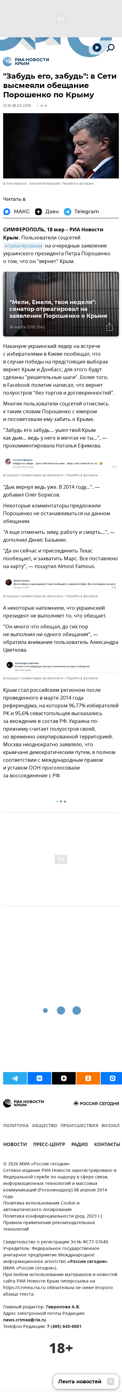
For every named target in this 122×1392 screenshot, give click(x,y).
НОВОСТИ (15, 1145)
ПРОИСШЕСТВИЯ (79, 1126)
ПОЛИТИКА (16, 1126)
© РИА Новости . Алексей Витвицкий (31, 183)
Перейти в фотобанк (78, 183)
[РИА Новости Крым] (25, 61)
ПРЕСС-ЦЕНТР (49, 1145)
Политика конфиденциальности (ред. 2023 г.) (52, 1216)
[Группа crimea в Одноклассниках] (88, 1078)
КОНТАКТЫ (107, 1145)
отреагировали (24, 246)
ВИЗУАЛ (110, 1126)
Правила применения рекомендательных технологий (49, 1226)
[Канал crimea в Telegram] (15, 1078)
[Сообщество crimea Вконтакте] (39, 1078)
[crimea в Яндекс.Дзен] (64, 1078)
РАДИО (79, 1145)
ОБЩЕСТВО (44, 1126)
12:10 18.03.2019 (17, 105)
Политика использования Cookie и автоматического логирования (41, 1207)
